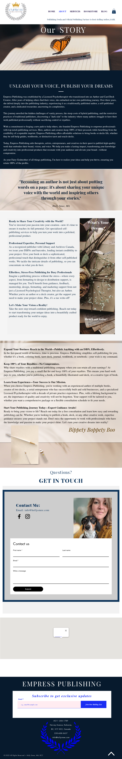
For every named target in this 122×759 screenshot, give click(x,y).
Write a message (19, 571)
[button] (114, 11)
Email (15, 561)
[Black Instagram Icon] (27, 516)
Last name (66, 550)
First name (17, 550)
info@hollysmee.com (37, 510)
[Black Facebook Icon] (19, 516)
